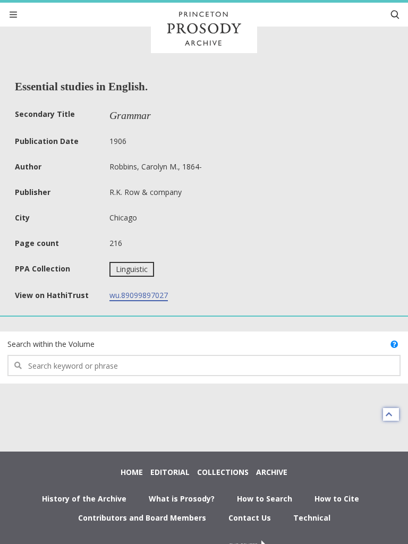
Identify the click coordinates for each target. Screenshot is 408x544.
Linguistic (132, 269)
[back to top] (391, 414)
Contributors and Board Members (142, 518)
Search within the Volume (51, 344)
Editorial (170, 472)
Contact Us (249, 518)
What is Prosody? (182, 499)
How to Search (264, 499)
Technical (311, 518)
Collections (223, 472)
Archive (271, 472)
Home (132, 472)
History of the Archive (84, 499)
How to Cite (336, 499)
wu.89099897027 (138, 295)
